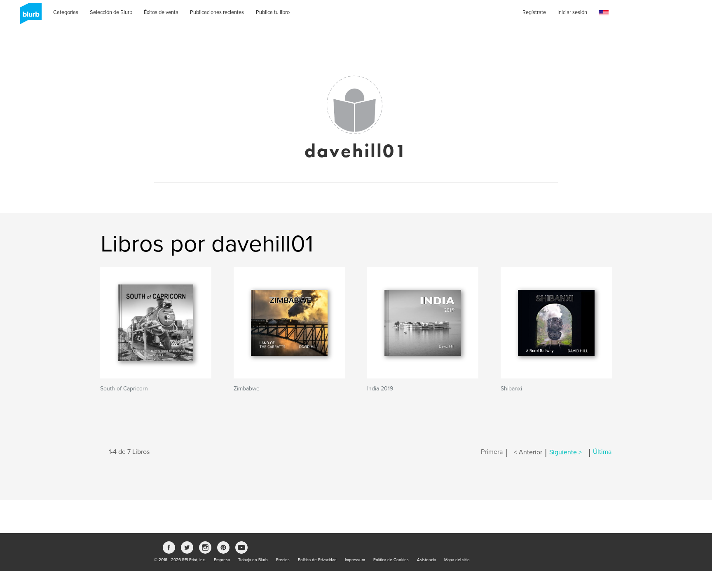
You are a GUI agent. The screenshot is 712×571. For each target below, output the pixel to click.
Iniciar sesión (572, 12)
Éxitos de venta (161, 12)
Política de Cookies (391, 559)
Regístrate (534, 12)
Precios (283, 559)
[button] (604, 13)
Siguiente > (565, 452)
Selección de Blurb (111, 12)
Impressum (355, 559)
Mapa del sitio (457, 559)
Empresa (222, 559)
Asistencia (426, 559)
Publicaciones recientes (217, 12)
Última (602, 452)
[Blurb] (28, 16)
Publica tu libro (273, 12)
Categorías (65, 12)
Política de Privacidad (317, 559)
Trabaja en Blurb (253, 559)
